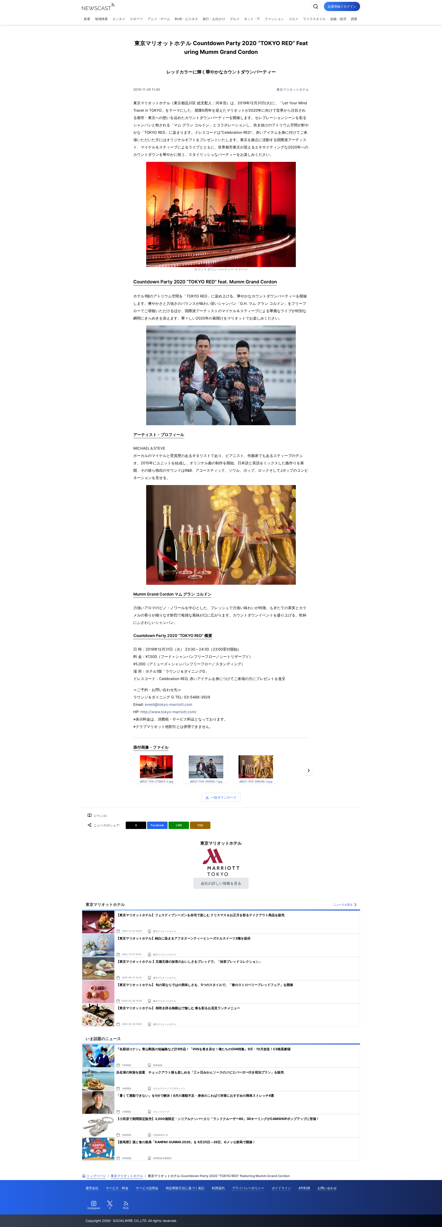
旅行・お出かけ (214, 19)
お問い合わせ (327, 1188)
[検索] (315, 6)
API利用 (304, 1188)
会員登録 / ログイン (342, 6)
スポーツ (136, 19)
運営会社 (92, 1188)
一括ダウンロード (224, 797)
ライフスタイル (314, 19)
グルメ (234, 19)
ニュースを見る (343, 904)
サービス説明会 (147, 1188)
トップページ (96, 1176)
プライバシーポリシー (248, 1188)
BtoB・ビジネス (186, 19)
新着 (87, 19)
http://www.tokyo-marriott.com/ (168, 711)
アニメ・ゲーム (159, 19)
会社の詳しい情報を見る (221, 883)
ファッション (274, 19)
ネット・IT (252, 19)
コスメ (293, 19)
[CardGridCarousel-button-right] (308, 770)
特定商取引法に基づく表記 (185, 1188)
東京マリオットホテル (292, 89)
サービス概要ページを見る (407, 1217)
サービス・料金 (117, 1188)
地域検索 (101, 19)
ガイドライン (281, 1188)
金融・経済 (338, 19)
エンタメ (118, 19)
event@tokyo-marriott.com (168, 704)
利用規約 (218, 1188)
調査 (354, 19)
